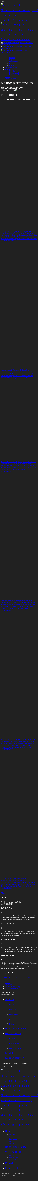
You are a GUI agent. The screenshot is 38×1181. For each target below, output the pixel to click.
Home (7, 981)
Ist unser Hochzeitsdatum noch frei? (17, 977)
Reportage (12, 60)
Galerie (7, 56)
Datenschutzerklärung (12, 987)
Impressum (8, 985)
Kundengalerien (10, 79)
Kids (10, 63)
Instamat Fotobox (15, 75)
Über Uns (12, 71)
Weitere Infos (9, 69)
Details (11, 65)
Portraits (12, 58)
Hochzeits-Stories (11, 67)
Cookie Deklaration (11, 988)
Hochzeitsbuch (14, 73)
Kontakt (7, 77)
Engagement (13, 61)
